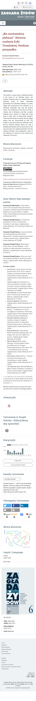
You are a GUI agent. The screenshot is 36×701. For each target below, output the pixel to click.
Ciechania (11, 150)
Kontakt (4, 658)
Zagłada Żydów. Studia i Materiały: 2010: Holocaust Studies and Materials (18, 226)
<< (4, 376)
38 (6, 381)
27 (14, 379)
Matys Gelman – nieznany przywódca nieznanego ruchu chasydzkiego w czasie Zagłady (19, 358)
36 (31, 379)
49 (27, 381)
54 (7, 383)
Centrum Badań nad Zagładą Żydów (20, 688)
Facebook (4, 660)
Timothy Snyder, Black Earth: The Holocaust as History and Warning (19, 295)
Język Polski (28, 7)
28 (16, 379)
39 (8, 381)
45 (19, 381)
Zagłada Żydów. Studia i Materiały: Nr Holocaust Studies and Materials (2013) (18, 214)
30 (20, 379)
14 (19, 376)
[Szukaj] (34, 23)
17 (25, 376)
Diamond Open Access (10, 184)
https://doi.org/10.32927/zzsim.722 (15, 74)
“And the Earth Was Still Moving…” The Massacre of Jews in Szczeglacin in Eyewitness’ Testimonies (19, 309)
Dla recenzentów (6, 653)
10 (11, 376)
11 (13, 376)
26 (13, 379)
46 (21, 381)
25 (11, 379)
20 (30, 376)
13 (17, 376)
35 (30, 379)
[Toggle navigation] (3, 23)
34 (28, 379)
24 (9, 379)
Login (17, 7)
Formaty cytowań (10, 479)
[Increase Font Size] (22, 3)
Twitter (3, 662)
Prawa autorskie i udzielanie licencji (11, 666)
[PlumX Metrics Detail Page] (9, 406)
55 (9, 383)
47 (23, 381)
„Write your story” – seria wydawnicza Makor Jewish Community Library (18, 258)
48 (25, 381)
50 (29, 381)
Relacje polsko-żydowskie (11, 148)
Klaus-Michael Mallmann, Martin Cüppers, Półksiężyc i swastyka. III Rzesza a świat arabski (20, 369)
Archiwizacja (5, 668)
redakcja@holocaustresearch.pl (14, 58)
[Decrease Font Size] (26, 3)
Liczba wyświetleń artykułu (18, 465)
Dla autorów (5, 651)
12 (15, 376)
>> (12, 383)
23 (7, 379)
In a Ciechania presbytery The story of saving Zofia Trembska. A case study (16, 222)
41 (11, 381)
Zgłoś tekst (6, 561)
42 (13, 381)
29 (18, 379)
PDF (5, 81)
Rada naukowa (6, 647)
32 (24, 379)
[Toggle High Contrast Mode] (18, 3)
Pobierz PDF (18, 460)
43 (15, 381)
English (5, 556)
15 (21, 376)
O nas (3, 643)
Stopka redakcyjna (6, 649)
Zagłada (23, 148)
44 (17, 381)
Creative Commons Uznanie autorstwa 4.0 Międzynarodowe (15, 173)
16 (23, 376)
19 (28, 376)
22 (5, 379)
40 (9, 381)
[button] (7, 505)
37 (4, 381)
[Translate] (30, 3)
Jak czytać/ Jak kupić (7, 664)
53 (5, 383)
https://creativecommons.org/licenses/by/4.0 (17, 179)
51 (30, 381)
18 (26, 376)
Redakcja (4, 645)
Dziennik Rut (23, 301)
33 (26, 379)
